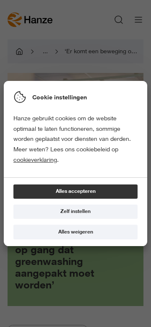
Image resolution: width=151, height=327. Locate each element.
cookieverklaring (35, 159)
